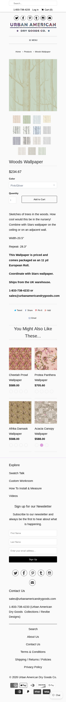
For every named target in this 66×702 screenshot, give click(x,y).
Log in (35, 9)
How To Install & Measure (25, 488)
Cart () (48, 9)
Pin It (40, 310)
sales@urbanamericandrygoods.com (32, 598)
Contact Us (33, 644)
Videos (13, 496)
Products (28, 52)
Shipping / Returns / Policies (33, 659)
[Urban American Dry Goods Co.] (33, 28)
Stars (35, 273)
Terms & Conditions (33, 651)
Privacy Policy (33, 667)
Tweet (19, 310)
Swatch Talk (16, 473)
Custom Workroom (21, 480)
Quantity (13, 193)
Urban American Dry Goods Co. (38, 677)
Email (33, 318)
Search (33, 629)
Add (49, 310)
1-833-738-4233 (21, 9)
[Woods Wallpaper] (33, 85)
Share (30, 310)
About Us (33, 636)
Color (12, 178)
